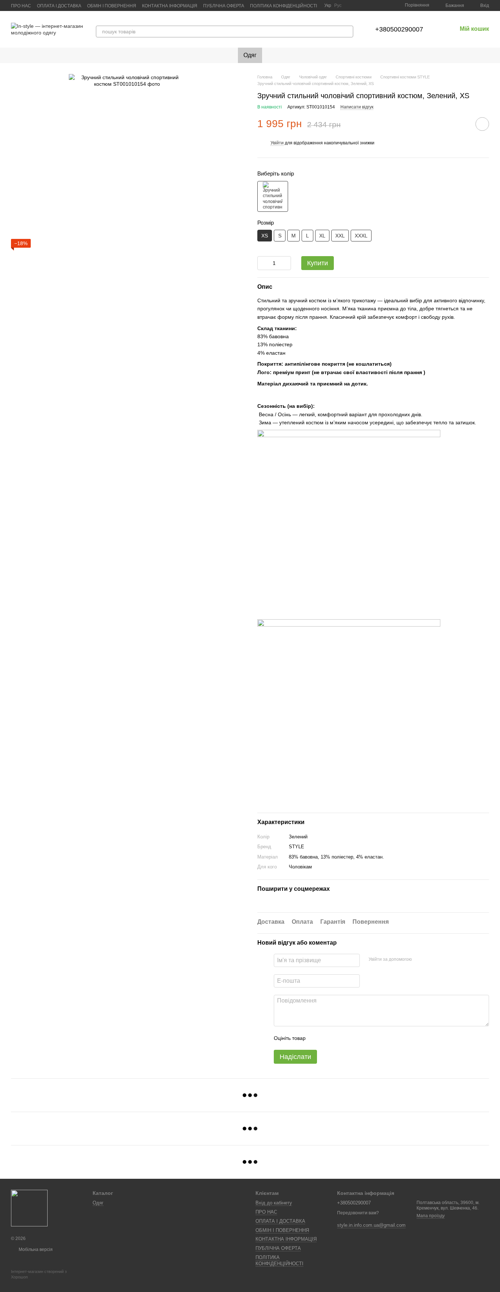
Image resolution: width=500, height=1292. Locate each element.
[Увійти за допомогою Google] (431, 959)
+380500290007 (399, 29)
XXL (340, 236)
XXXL (361, 236)
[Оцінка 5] (364, 1038)
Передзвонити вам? (358, 1212)
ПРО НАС (21, 5)
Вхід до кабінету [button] (273, 1203)
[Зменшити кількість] (263, 263)
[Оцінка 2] (329, 1038)
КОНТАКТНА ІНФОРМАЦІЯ (169, 5)
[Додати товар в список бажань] (482, 124)
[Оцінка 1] (318, 1038)
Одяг (250, 55)
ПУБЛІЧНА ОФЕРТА (223, 5)
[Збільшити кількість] (285, 263)
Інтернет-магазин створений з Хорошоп (39, 1274)
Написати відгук (356, 107)
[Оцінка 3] (341, 1038)
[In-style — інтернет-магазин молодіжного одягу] (29, 1207)
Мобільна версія (35, 1249)
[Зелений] (272, 196)
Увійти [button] (277, 142)
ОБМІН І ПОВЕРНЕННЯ (111, 5)
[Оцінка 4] (353, 1038)
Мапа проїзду (431, 1215)
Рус (338, 5)
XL (322, 236)
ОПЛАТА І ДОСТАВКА (59, 5)
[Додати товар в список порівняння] (461, 123)
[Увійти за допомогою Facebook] (419, 959)
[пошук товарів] (347, 31)
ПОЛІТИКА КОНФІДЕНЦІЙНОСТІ (283, 5)
